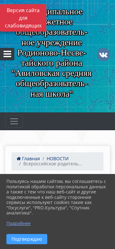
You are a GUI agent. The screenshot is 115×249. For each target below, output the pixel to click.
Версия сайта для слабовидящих (23, 18)
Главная (30, 158)
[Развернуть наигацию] (14, 121)
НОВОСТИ (58, 158)
